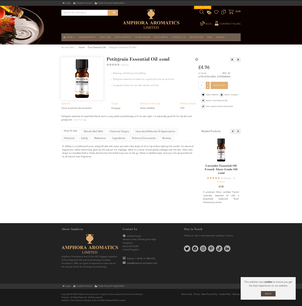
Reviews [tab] (166, 138)
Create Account (84, 3)
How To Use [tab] (70, 131)
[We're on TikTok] (219, 241)
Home (82, 47)
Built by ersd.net (95, 290)
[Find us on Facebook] (195, 241)
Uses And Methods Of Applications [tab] (155, 131)
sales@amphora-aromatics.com (142, 256)
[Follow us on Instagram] (203, 241)
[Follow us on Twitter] (187, 241)
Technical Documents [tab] (144, 138)
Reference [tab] (100, 138)
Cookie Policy (225, 287)
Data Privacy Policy (209, 287)
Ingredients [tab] (118, 138)
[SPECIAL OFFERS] (209, 13)
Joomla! (65, 293)
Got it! (268, 294)
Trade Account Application (111, 3)
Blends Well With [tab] (93, 131)
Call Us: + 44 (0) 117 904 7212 (141, 251)
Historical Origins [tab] (119, 131)
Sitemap (236, 287)
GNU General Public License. (113, 293)
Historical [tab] (69, 138)
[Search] (113, 13)
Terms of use (186, 287)
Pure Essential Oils (97, 47)
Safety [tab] (84, 138)
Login (68, 3)
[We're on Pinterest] (211, 241)
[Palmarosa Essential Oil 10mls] (221, 150)
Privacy (197, 287)
